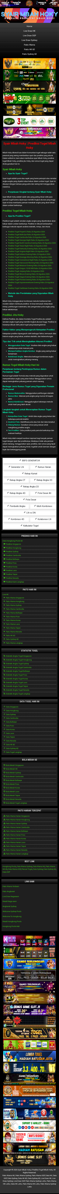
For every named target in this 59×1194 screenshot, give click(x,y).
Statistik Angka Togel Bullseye (17, 671)
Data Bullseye (11, 722)
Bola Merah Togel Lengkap (16, 803)
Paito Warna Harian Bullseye (16, 831)
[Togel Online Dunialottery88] (29, 1091)
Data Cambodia (11, 718)
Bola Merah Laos (12, 792)
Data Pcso (9, 726)
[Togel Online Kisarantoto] (29, 110)
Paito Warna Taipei (12, 628)
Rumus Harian (44, 467)
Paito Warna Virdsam (11, 886)
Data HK (49, 1175)
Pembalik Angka (17, 506)
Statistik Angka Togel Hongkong (18, 660)
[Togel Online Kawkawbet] (29, 976)
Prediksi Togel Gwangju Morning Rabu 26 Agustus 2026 (30, 257)
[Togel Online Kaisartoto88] (29, 1045)
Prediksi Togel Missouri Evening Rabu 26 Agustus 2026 (29, 265)
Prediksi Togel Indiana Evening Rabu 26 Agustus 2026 (29, 254)
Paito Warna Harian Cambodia (17, 827)
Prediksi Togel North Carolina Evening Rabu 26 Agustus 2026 (32, 243)
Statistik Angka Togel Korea (16, 679)
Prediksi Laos (11, 570)
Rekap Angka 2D (31, 486)
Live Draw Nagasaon (11, 896)
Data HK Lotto (16, 1184)
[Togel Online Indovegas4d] (29, 1160)
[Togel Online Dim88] (29, 75)
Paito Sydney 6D (29, 54)
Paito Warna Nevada (13, 632)
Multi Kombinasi (44, 506)
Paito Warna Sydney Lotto (36, 1181)
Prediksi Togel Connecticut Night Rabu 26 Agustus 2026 (30, 260)
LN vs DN (31, 512)
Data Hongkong (12, 711)
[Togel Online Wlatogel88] (29, 1022)
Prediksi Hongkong (13, 548)
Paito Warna (29, 45)
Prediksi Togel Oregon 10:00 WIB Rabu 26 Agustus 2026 (30, 268)
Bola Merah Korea (12, 788)
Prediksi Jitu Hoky (13, 315)
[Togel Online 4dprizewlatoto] (29, 1033)
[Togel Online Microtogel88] (29, 941)
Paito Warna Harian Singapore (17, 816)
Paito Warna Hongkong (14, 601)
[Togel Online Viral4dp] (29, 133)
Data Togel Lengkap (13, 752)
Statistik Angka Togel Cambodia (18, 667)
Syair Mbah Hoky (12, 169)
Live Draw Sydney (29, 40)
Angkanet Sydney (9, 906)
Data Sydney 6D (11, 748)
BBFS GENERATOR (30, 460)
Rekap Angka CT (17, 480)
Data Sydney (10, 714)
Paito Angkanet (9, 891)
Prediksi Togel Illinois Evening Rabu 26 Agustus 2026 (29, 274)
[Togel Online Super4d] (29, 87)
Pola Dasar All (44, 493)
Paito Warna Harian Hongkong (17, 820)
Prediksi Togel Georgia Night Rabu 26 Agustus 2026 (28, 240)
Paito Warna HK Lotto (31, 1184)
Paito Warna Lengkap (14, 643)
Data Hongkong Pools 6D (13, 541)
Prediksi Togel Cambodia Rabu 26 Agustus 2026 (27, 237)
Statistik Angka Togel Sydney (17, 664)
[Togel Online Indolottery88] (29, 1114)
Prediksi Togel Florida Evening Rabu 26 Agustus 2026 (29, 280)
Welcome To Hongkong (12, 916)
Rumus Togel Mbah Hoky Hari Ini (21, 364)
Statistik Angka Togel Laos (16, 682)
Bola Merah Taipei (12, 795)
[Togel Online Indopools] (29, 1137)
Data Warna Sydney (24, 866)
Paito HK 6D (29, 49)
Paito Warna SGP (38, 1175)
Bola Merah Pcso (12, 784)
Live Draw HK (29, 31)
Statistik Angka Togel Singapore (18, 656)
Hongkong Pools (9, 866)
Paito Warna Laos (12, 624)
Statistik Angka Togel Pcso (16, 675)
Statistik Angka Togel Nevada (17, 690)
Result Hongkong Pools (12, 921)
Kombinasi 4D (17, 519)
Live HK (6, 594)
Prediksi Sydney (11, 552)
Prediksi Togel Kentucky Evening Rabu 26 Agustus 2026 (30, 249)
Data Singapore (11, 707)
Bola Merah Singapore (14, 765)
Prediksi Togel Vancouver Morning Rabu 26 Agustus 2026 (30, 263)
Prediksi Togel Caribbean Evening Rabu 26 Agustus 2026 (30, 288)
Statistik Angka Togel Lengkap (17, 694)
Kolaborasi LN (44, 519)
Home (29, 26)
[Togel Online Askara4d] (29, 999)
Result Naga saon (10, 901)
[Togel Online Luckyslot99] (29, 1068)
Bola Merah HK (11, 769)
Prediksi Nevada (12, 578)
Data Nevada (10, 741)
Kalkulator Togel (31, 525)
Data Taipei (10, 737)
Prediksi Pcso (11, 563)
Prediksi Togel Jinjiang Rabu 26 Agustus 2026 (26, 271)
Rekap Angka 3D (44, 480)
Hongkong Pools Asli (11, 926)
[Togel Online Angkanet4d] (29, 1126)
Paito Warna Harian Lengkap (16, 854)
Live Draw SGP (29, 35)
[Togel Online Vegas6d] (29, 987)
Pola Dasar (30, 499)
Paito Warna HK (8, 1175)
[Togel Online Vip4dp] (29, 1080)
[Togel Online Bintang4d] (29, 1010)
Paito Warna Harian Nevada (16, 850)
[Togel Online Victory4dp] (29, 964)
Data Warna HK (39, 866)
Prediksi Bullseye (12, 559)
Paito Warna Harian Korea (15, 839)
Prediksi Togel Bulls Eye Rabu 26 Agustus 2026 (26, 235)
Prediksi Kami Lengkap (14, 582)
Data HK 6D (10, 745)
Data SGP (6, 872)
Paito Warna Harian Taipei (15, 846)
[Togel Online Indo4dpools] (29, 1056)
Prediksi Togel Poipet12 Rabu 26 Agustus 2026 (26, 232)
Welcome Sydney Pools (12, 911)
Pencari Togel (27, 869)
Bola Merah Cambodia (14, 776)
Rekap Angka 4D (17, 493)
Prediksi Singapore (13, 544)
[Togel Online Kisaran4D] (29, 98)
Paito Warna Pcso (12, 617)
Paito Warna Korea (12, 620)
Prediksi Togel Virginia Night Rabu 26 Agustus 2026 (28, 251)
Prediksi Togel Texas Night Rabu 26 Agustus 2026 (27, 246)
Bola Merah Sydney (13, 773)
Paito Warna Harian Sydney (16, 823)
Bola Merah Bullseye (13, 780)
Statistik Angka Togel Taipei (16, 686)
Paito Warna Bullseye (13, 613)
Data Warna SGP (14, 869)
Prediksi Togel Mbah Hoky (17, 210)
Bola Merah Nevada (13, 799)
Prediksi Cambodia (13, 555)
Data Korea (10, 729)
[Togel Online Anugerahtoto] (29, 1103)
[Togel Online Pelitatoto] (29, 121)
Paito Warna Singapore (14, 598)
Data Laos (9, 733)
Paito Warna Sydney (13, 605)
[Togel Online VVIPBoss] (29, 64)
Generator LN (17, 467)
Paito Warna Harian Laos (15, 842)
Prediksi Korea (11, 567)
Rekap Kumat (30, 473)
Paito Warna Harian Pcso (15, 835)
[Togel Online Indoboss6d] (29, 953)
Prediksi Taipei (11, 574)
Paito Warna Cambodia (14, 609)
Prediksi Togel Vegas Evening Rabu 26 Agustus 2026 (29, 277)
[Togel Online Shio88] (29, 1149)
